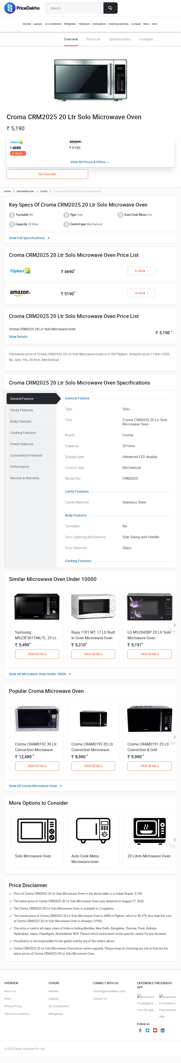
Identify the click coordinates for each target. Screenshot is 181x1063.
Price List (93, 39)
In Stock (17, 153)
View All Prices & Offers (88, 162)
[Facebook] (140, 1031)
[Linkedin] (162, 1031)
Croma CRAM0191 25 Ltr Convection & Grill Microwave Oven (148, 749)
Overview (71, 39)
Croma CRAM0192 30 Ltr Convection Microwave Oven (36, 749)
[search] (110, 8)
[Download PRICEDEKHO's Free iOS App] (146, 1003)
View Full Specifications (27, 238)
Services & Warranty (24, 478)
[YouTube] (155, 1031)
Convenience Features (26, 455)
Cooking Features (23, 432)
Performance (19, 466)
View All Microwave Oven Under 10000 (37, 674)
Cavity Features (21, 410)
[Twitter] (147, 1031)
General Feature (21, 398)
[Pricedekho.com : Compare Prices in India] (25, 8)
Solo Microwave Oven (33, 856)
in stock (140, 293)
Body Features (20, 421)
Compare (146, 39)
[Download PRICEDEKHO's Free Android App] (168, 1007)
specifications (120, 39)
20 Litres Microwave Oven (149, 856)
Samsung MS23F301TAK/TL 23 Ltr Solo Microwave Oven (36, 638)
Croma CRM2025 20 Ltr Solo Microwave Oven (42, 329)
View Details (18, 336)
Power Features (21, 444)
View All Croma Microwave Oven (33, 785)
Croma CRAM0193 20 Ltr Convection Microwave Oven (92, 749)
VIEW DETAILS (37, 654)
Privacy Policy (13, 1006)
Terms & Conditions (16, 1014)
